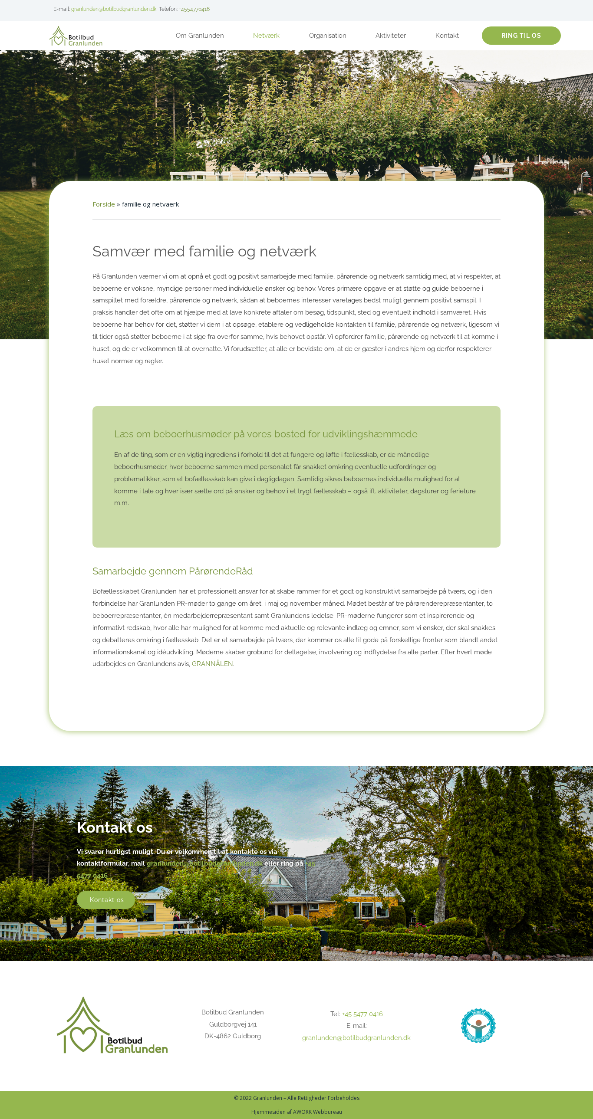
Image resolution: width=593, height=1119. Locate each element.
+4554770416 (194, 9)
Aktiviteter (391, 35)
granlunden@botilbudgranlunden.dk (113, 9)
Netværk (266, 35)
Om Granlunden (200, 35)
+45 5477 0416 (362, 1014)
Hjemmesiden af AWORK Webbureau (296, 1112)
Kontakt (447, 35)
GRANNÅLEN (212, 664)
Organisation (327, 35)
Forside (103, 204)
